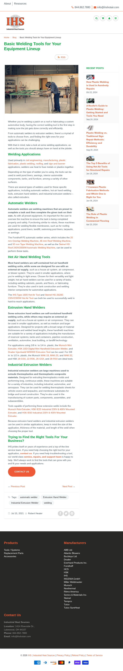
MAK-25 (54, 355)
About (7, 3)
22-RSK (31, 358)
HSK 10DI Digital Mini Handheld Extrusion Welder (43, 348)
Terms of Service (94, 655)
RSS (63, 57)
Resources (20, 3)
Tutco (67, 604)
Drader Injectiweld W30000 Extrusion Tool (29, 352)
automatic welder (28, 497)
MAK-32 (68, 355)
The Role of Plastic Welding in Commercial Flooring (97, 217)
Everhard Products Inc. (75, 562)
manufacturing (50, 160)
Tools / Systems (12, 550)
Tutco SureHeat (72, 607)
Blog (14, 37)
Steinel (67, 598)
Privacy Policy (63, 655)
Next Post (67, 486)
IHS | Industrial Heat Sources (41, 655)
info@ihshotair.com (108, 7)
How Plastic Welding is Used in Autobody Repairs (97, 85)
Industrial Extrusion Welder (24, 502)
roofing (39, 163)
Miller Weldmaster (73, 582)
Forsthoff (68, 566)
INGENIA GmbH (72, 579)
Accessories (10, 556)
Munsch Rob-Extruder (19, 409)
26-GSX (40, 358)
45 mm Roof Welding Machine (55, 241)
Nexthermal (70, 588)
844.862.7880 (82, 7)
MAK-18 (45, 355)
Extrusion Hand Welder (54, 497)
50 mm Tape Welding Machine (27, 244)
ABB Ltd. (68, 550)
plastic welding (27, 163)
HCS (66, 569)
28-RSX (54, 358)
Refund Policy (78, 655)
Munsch (68, 585)
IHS (66, 575)
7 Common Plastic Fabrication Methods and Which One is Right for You (97, 192)
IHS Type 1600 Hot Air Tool (26, 294)
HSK (66, 572)
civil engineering (34, 160)
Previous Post (18, 486)
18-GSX (22, 358)
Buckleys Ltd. (70, 556)
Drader (67, 559)
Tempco (68, 601)
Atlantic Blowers (72, 553)
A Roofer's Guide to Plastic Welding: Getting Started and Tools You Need (97, 110)
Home (6, 37)
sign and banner (57, 163)
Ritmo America (71, 591)
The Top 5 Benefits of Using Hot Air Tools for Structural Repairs (98, 166)
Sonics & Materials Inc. (75, 595)
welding (48, 502)
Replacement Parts (13, 553)
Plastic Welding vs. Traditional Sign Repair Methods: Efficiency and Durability (96, 140)
